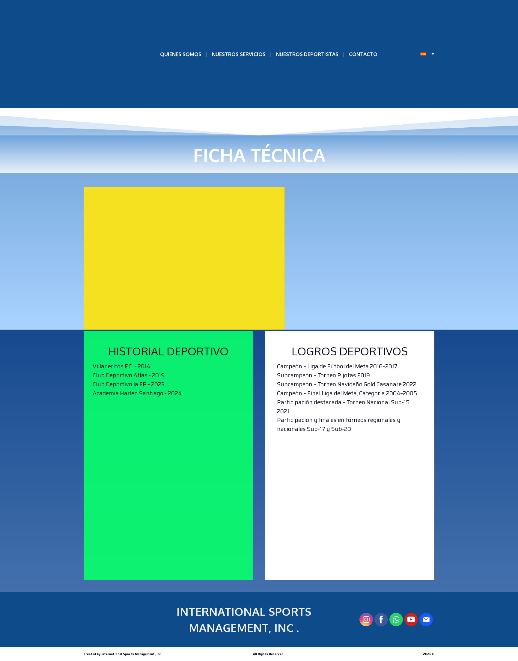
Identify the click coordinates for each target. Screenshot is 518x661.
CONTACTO (363, 54)
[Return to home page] (107, 54)
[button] (366, 619)
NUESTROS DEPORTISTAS (307, 54)
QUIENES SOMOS (180, 54)
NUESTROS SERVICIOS (239, 54)
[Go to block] (168, 480)
